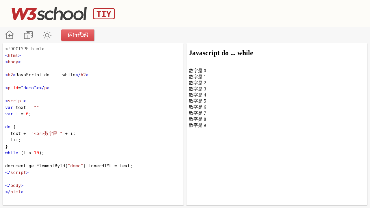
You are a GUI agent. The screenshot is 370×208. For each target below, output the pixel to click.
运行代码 (78, 35)
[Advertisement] (253, 13)
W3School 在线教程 (9, 35)
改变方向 (28, 35)
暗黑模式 (47, 35)
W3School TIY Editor (63, 13)
